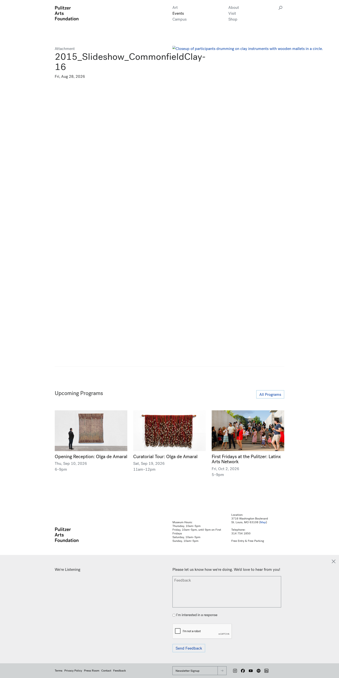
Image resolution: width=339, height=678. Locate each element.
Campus (179, 19)
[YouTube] (251, 670)
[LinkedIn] (266, 670)
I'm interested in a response (196, 615)
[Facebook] (243, 670)
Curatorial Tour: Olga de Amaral (165, 456)
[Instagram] (235, 670)
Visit (232, 13)
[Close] (333, 561)
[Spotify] (259, 670)
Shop (232, 19)
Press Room (91, 671)
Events (178, 13)
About (233, 7)
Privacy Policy (73, 671)
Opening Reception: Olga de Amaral (91, 456)
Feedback (119, 671)
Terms (58, 671)
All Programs (270, 394)
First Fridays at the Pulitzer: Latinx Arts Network (246, 459)
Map (263, 522)
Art (175, 7)
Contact (106, 671)
